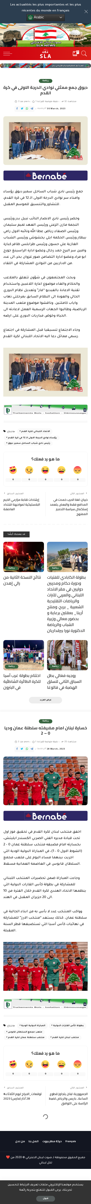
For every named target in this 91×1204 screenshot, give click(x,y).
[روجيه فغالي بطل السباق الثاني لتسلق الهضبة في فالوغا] (67, 655)
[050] (45, 410)
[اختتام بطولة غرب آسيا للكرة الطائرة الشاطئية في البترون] (23, 655)
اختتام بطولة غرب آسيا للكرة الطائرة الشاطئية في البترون (22, 681)
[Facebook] (17, 109)
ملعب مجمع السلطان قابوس (25, 1032)
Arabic (38, 17)
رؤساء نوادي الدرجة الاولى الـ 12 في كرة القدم (32, 438)
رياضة (45, 81)
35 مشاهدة (70, 742)
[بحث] (83, 53)
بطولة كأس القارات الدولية (68, 1026)
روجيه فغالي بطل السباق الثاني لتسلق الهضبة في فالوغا (64, 681)
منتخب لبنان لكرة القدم (65, 1037)
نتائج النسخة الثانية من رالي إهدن (22, 580)
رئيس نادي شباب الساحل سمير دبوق (29, 443)
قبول (45, 1198)
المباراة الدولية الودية (33, 1026)
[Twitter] (22, 109)
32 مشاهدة (70, 101)
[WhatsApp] (27, 109)
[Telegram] (31, 109)
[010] (45, 176)
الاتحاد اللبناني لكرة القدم (35, 431)
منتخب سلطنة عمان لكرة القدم (26, 1037)
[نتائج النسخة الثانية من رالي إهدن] (23, 557)
